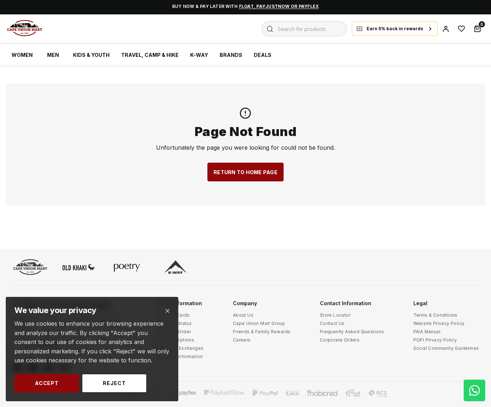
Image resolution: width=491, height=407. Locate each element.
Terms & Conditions (435, 315)
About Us (243, 315)
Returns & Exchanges (180, 348)
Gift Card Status (174, 323)
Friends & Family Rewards (262, 331)
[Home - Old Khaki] (79, 268)
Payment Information (179, 356)
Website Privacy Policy (439, 323)
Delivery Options (175, 340)
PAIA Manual (426, 331)
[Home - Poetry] (127, 267)
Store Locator (335, 315)
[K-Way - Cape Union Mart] (175, 268)
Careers (242, 340)
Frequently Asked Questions (352, 331)
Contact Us (332, 323)
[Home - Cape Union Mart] (30, 268)
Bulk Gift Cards (173, 315)
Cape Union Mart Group (259, 323)
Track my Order (173, 331)
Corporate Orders (339, 340)
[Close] (167, 311)
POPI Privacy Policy (435, 340)
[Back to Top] (474, 333)
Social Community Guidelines (446, 348)
